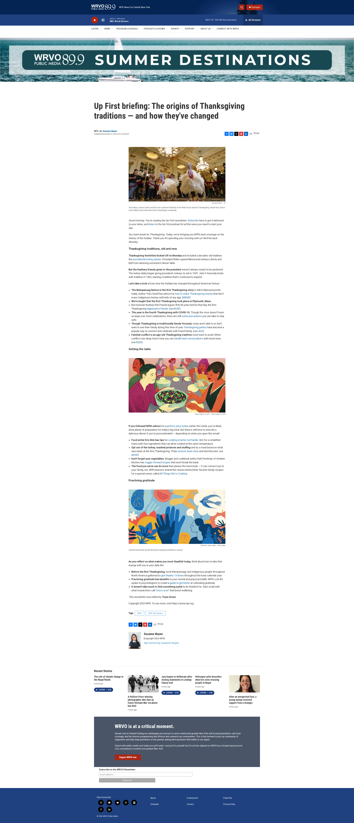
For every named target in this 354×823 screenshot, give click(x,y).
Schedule (154, 804)
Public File (227, 798)
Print (256, 133)
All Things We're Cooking (173, 473)
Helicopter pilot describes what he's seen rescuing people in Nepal (208, 679)
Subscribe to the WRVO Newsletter (117, 769)
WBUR (186, 297)
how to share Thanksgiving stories (194, 293)
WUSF (176, 308)
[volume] (103, 20)
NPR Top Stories (156, 613)
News (107, 29)
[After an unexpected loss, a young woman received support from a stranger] (244, 683)
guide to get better (180, 582)
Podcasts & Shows (154, 29)
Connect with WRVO (228, 29)
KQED (139, 342)
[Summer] (177, 60)
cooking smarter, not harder (183, 440)
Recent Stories (103, 671)
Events (175, 29)
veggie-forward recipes (158, 462)
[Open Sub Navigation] (100, 29)
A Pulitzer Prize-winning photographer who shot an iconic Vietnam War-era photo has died (143, 701)
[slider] (107, 20)
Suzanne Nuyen (110, 131)
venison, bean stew (188, 451)
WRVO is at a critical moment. (144, 726)
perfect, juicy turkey (178, 426)
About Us (206, 29)
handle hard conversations (188, 338)
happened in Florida (157, 308)
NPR (139, 613)
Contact (190, 804)
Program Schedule (127, 29)
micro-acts (162, 590)
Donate (255, 7)
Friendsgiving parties (195, 327)
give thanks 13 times (172, 575)
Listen (94, 29)
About (153, 798)
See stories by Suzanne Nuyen (161, 643)
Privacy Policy (229, 804)
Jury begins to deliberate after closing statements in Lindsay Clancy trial (177, 679)
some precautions (192, 316)
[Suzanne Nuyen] (135, 640)
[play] (95, 20)
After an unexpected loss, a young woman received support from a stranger (242, 699)
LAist (200, 331)
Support (190, 29)
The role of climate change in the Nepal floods (108, 678)
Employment (192, 798)
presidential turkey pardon (147, 259)
